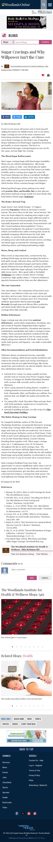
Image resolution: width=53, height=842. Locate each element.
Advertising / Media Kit (38, 785)
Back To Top (27, 749)
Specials (5, 792)
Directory (6, 762)
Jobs (4, 777)
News (29, 718)
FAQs (31, 780)
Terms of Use (34, 770)
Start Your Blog (28, 724)
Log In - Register (35, 765)
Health (28, 656)
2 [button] (16, 646)
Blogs (13, 35)
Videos (15, 724)
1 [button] (12, 646)
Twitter (23, 813)
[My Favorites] (42, 75)
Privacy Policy (34, 775)
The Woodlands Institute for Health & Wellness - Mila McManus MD (29, 548)
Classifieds (6, 782)
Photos (5, 724)
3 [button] (21, 646)
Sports (5, 787)
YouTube (29, 813)
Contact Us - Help (36, 760)
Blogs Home (19, 718)
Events (38, 718)
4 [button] (25, 646)
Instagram (35, 813)
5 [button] (29, 646)
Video (4, 807)
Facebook (17, 813)
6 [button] (33, 646)
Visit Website (42, 554)
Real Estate (7, 802)
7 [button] (38, 646)
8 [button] (42, 646)
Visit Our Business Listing (22, 554)
